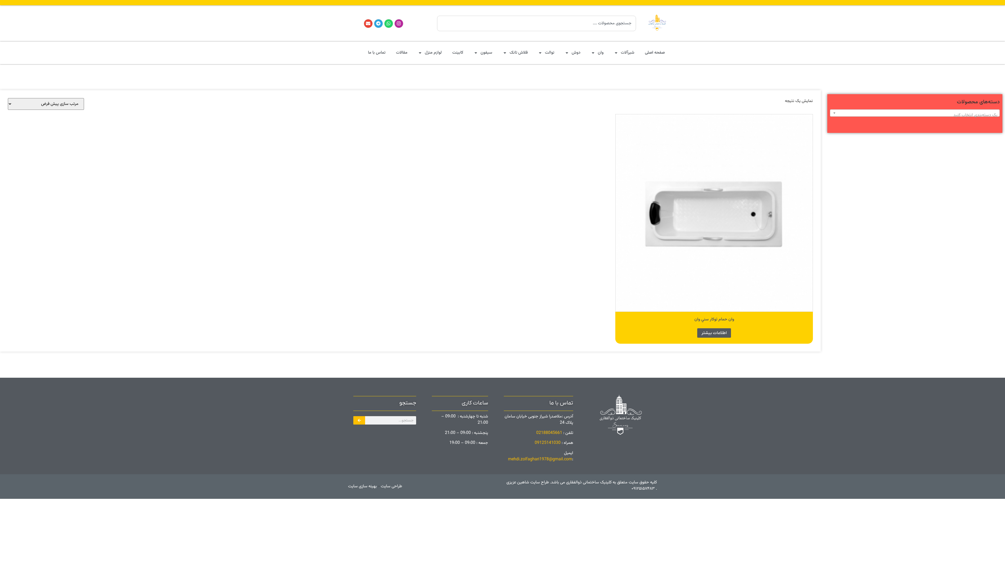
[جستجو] (359, 420)
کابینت (457, 52)
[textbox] (915, 115)
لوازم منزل (433, 52)
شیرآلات (627, 52)
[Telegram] (378, 23)
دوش (576, 52)
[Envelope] (368, 23)
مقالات (401, 52)
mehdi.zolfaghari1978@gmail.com (540, 459)
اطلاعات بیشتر (714, 333)
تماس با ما (377, 52)
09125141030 (548, 443)
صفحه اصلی (655, 52)
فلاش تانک (519, 52)
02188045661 (549, 433)
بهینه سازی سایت (362, 486)
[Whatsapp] (388, 23)
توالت (549, 52)
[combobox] (536, 23)
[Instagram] (398, 23)
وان (601, 52)
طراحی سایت (391, 486)
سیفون (486, 52)
